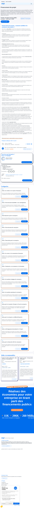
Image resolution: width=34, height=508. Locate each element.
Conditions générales (4, 483)
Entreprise (3, 1)
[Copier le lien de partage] (26, 144)
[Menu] (31, 4)
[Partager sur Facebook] (31, 144)
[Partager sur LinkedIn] (28, 144)
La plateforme (3, 482)
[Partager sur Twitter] (29, 144)
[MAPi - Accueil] (3, 3)
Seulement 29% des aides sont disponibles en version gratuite (25, 18)
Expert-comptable (8, 1)
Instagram (15, 505)
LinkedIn (19, 505)
